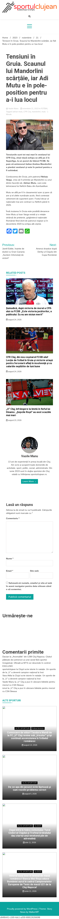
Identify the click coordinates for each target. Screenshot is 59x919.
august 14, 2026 (30, 745)
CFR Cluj (27, 112)
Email (9, 571)
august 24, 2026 (14, 320)
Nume (9, 558)
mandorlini (36, 112)
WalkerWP (33, 912)
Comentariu (12, 518)
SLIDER (37, 826)
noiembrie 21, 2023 (30, 109)
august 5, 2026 (30, 794)
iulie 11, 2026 (30, 842)
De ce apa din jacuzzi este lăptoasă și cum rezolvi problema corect (29, 788)
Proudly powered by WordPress (22, 909)
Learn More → (29, 481)
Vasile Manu (13, 109)
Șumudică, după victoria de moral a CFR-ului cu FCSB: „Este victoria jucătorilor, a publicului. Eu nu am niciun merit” (29, 311)
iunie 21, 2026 (30, 891)
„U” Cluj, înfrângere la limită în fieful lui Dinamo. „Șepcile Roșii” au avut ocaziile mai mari (28, 412)
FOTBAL (44, 109)
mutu (44, 112)
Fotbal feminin (38, 728)
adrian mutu (18, 112)
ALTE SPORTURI (22, 728)
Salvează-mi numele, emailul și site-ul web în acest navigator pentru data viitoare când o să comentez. (29, 586)
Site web (34, 571)
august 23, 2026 (14, 420)
